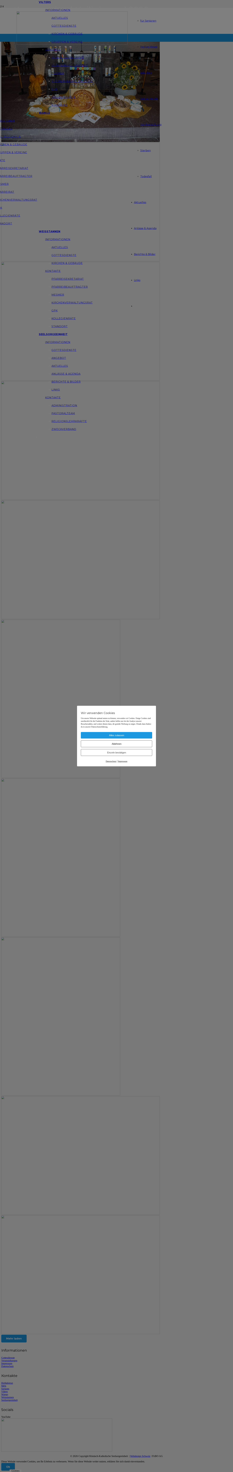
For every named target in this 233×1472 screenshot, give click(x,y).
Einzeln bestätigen (116, 752)
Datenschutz (111, 761)
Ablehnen (116, 743)
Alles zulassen (116, 735)
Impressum (122, 761)
